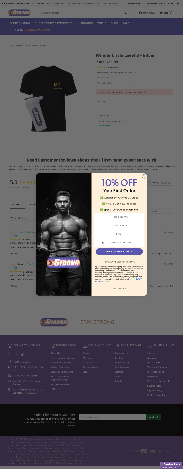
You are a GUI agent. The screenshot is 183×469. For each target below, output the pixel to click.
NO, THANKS (119, 289)
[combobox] (104, 242)
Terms (107, 281)
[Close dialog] (144, 176)
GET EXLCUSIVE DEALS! (119, 251)
